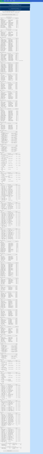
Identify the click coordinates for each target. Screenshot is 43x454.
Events (5, 0)
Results (8, 0)
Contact (14, 0)
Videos (11, 0)
